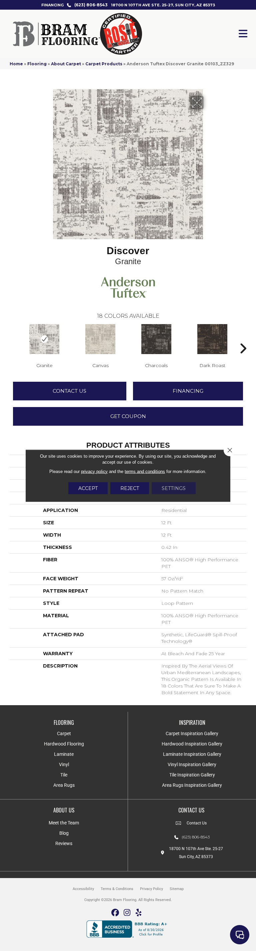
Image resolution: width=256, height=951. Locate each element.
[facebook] (115, 913)
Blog (64, 833)
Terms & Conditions (117, 889)
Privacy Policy (151, 889)
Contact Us (69, 391)
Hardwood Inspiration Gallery (192, 743)
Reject (129, 488)
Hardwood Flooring (64, 743)
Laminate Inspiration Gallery (192, 754)
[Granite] (44, 339)
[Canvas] (100, 339)
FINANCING (52, 5)
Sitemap (177, 889)
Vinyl (64, 764)
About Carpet (66, 63)
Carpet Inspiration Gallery (192, 733)
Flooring (37, 63)
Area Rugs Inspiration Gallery (192, 785)
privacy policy (94, 471)
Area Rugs (64, 785)
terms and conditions (145, 471)
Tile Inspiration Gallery (192, 774)
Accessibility (83, 889)
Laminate (64, 754)
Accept (88, 488)
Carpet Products (103, 63)
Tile (63, 774)
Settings (174, 488)
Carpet (64, 733)
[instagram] (127, 913)
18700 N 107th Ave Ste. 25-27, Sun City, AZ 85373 (163, 5)
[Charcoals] (156, 339)
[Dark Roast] (212, 339)
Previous (13, 338)
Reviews (63, 843)
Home (16, 63)
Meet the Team (64, 822)
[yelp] (139, 913)
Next (243, 338)
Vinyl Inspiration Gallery (192, 764)
